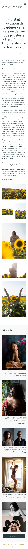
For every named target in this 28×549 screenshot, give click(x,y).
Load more (14, 536)
